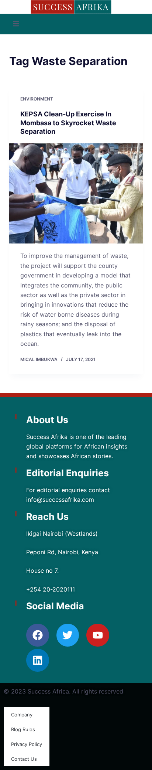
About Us (47, 419)
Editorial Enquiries (67, 472)
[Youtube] (97, 635)
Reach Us (47, 516)
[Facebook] (37, 635)
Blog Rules (23, 729)
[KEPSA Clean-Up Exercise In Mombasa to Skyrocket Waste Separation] (76, 193)
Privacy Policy (26, 744)
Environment (36, 99)
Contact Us (24, 759)
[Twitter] (67, 635)
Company (21, 715)
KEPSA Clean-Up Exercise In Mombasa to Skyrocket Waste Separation (68, 122)
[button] (16, 24)
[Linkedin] (37, 660)
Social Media (55, 605)
